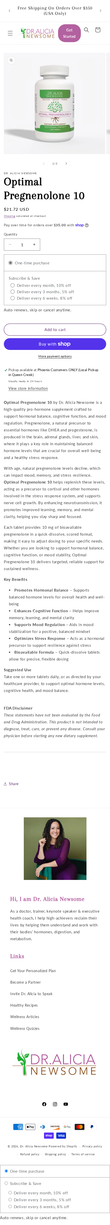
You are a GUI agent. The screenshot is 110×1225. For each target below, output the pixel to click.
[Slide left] (43, 163)
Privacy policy (92, 1146)
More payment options (55, 356)
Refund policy (30, 1154)
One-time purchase (27, 1171)
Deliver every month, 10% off (40, 1193)
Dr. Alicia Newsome (34, 1146)
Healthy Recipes (24, 1005)
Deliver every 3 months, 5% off (42, 1199)
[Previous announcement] (9, 10)
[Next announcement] (100, 10)
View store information (28, 388)
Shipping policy (56, 1154)
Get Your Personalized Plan (33, 971)
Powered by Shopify (63, 1146)
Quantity (10, 234)
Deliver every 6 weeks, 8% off (41, 1206)
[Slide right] (66, 163)
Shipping (9, 215)
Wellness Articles (24, 1017)
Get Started (69, 33)
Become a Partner (25, 982)
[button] (10, 33)
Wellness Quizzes (25, 1028)
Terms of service (83, 1154)
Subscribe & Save (25, 1183)
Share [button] (14, 784)
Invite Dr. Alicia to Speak (31, 994)
